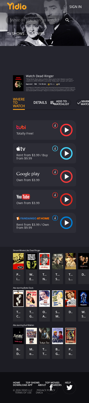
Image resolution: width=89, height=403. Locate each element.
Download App (22, 385)
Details (40, 102)
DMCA (39, 392)
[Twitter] (69, 387)
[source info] (54, 125)
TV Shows (15, 33)
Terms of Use (23, 392)
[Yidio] (16, 6)
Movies (38, 33)
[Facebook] (51, 387)
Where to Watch (19, 103)
